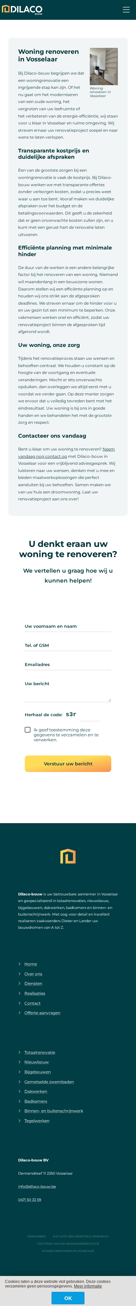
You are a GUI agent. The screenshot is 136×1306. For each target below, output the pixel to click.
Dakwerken (35, 1091)
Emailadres (37, 664)
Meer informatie (88, 1286)
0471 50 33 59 (29, 1199)
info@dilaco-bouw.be (37, 1186)
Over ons (33, 973)
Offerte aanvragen (42, 1012)
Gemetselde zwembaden (49, 1081)
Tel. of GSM (37, 645)
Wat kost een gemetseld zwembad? (81, 1236)
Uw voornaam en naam (51, 626)
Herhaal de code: (43, 714)
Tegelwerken (37, 1120)
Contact (32, 1003)
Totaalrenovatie (39, 1052)
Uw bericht (37, 683)
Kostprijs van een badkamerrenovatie (68, 1243)
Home (30, 963)
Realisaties (34, 993)
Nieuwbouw (36, 1061)
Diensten (33, 983)
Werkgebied (36, 1236)
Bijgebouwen (37, 1071)
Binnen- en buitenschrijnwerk (53, 1110)
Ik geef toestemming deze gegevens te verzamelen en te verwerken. (66, 734)
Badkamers (35, 1101)
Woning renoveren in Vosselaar (68, 1251)
